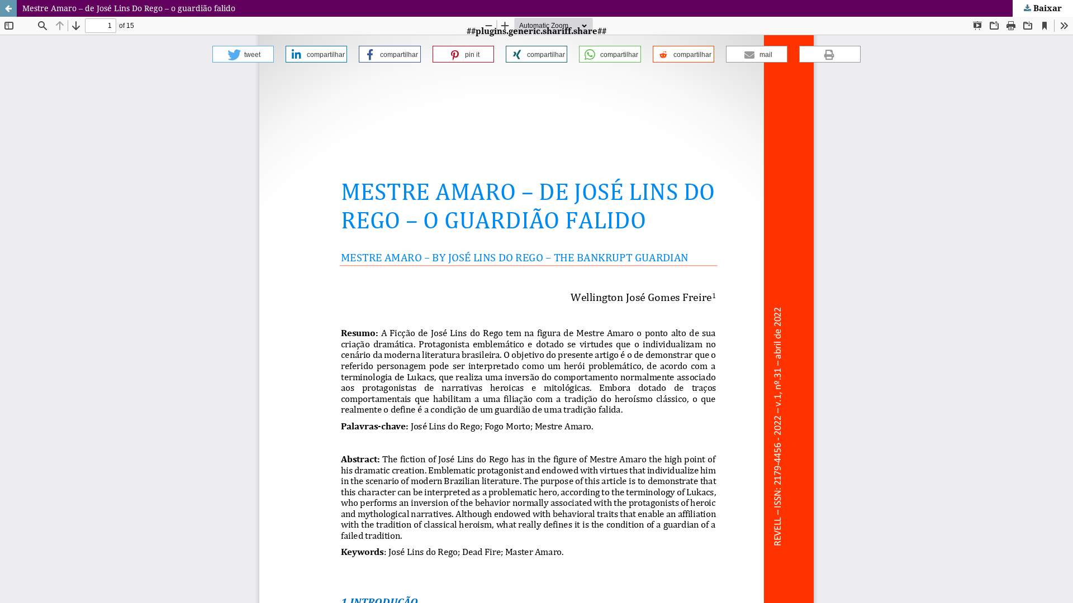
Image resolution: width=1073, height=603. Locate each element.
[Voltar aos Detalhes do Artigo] (8, 8)
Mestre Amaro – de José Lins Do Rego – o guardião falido (128, 8)
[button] (243, 54)
